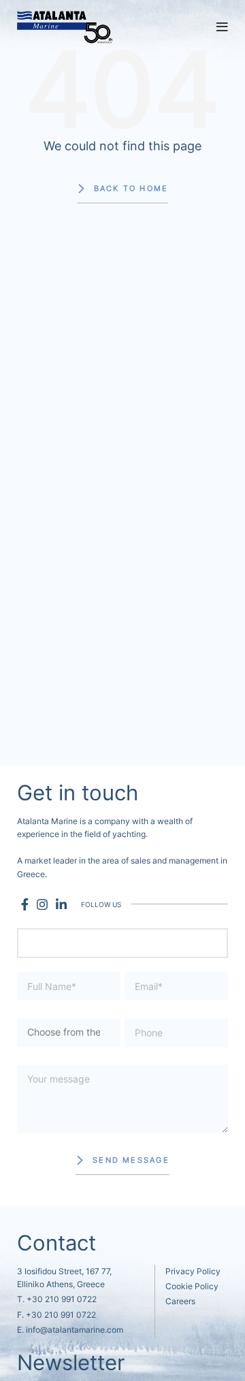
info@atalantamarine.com (74, 1330)
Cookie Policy (191, 1286)
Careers (180, 1301)
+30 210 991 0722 (62, 1299)
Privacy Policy (192, 1271)
